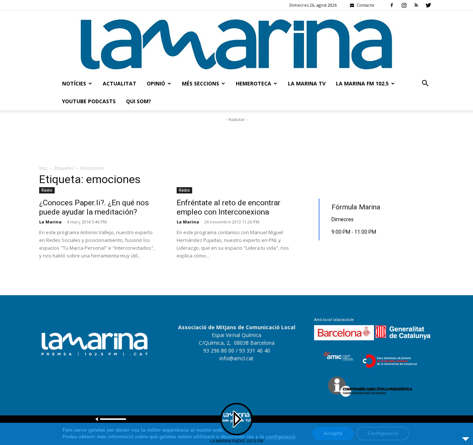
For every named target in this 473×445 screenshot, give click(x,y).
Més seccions (200, 83)
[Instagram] (403, 5)
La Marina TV (307, 83)
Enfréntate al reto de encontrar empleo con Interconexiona (228, 207)
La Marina (50, 222)
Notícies (74, 83)
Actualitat (119, 83)
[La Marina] (236, 43)
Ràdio (46, 190)
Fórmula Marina (355, 207)
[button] (425, 84)
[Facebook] (391, 5)
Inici (43, 168)
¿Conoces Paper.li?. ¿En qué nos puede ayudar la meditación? (94, 207)
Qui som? (138, 101)
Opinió (156, 83)
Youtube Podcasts (89, 101)
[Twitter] (428, 5)
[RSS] (416, 5)
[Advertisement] (236, 140)
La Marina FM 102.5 (362, 83)
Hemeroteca (253, 83)
